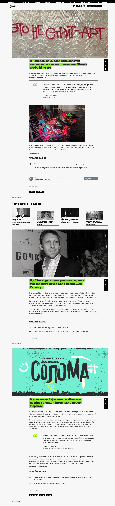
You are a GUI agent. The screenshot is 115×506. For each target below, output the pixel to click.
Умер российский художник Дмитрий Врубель (51, 328)
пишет (46, 295)
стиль (42, 495)
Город (102, 2)
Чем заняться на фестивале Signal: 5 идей (49, 483)
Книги (59, 2)
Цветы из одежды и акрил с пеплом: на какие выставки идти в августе (60, 164)
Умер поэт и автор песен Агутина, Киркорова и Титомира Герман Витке (61, 331)
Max (84, 6)
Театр (25, 2)
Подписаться (90, 179)
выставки (40, 191)
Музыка (86, 2)
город (32, 191)
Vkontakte (77, 6)
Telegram (74, 6)
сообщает (37, 416)
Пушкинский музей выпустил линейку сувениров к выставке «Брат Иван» (61, 168)
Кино (11, 2)
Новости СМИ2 (16, 197)
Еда (72, 2)
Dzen (80, 6)
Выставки (42, 2)
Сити (14, 6)
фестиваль (34, 495)
